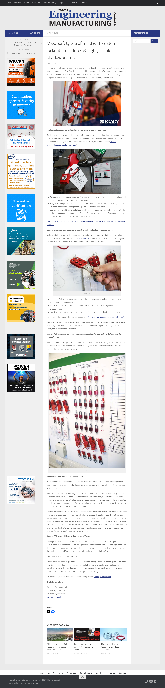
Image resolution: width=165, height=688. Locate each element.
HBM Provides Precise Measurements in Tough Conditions (110, 647)
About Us (17, 3)
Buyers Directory (50, 3)
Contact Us (73, 3)
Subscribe (83, 3)
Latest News (52, 33)
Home (9, 3)
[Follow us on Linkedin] (38, 33)
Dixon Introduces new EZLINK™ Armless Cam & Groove (83, 647)
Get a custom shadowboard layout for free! (106, 317)
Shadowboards (85, 238)
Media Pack (36, 3)
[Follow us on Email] (35, 33)
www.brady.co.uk (54, 597)
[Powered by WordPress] (17, 683)
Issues (26, 3)
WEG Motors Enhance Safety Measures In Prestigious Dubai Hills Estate (58, 647)
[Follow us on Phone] (31, 33)
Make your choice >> (102, 576)
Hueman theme (36, 683)
